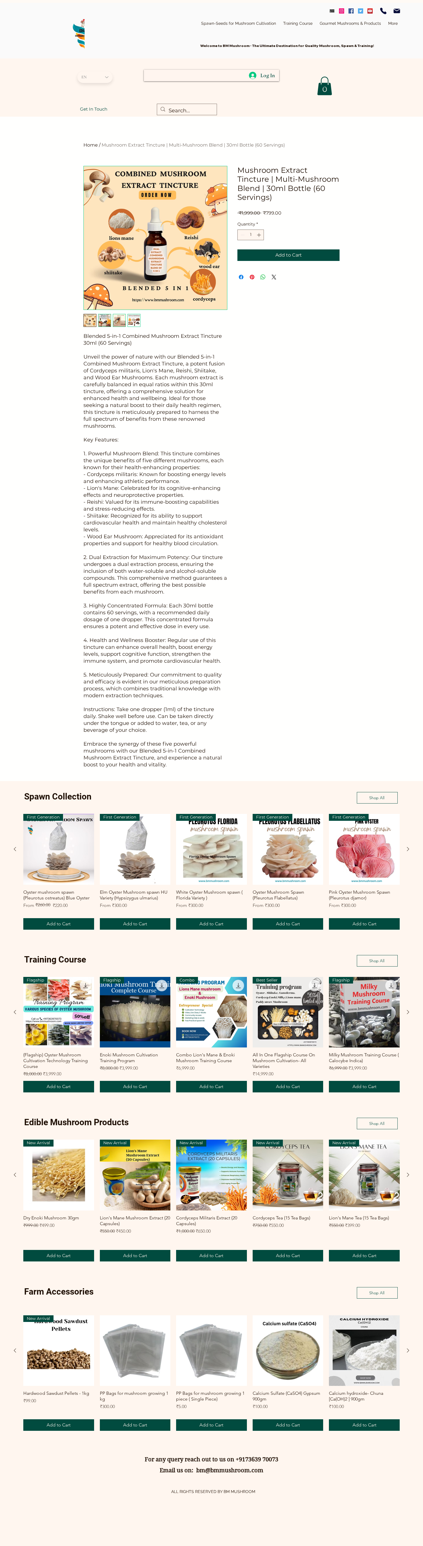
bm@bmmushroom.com (229, 1470)
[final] (332, 11)
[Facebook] (351, 11)
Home (90, 145)
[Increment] (259, 235)
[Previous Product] (15, 849)
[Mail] (397, 11)
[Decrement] (241, 235)
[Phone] (383, 11)
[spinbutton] (250, 235)
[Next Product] (408, 849)
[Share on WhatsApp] (263, 277)
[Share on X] (273, 277)
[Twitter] (360, 11)
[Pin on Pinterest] (252, 277)
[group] (211, 872)
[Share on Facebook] (241, 277)
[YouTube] (370, 11)
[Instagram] (341, 11)
